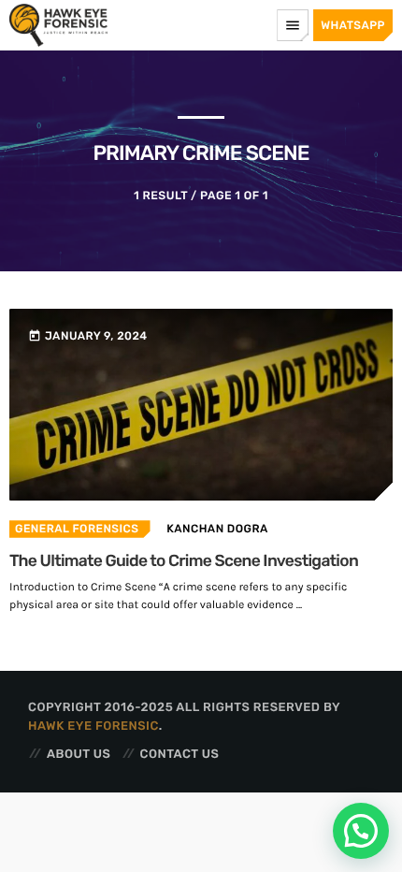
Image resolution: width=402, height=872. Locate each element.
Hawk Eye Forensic (93, 726)
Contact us (180, 755)
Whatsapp (353, 25)
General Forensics (77, 528)
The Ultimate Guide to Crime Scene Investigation (183, 561)
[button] (361, 831)
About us (78, 755)
